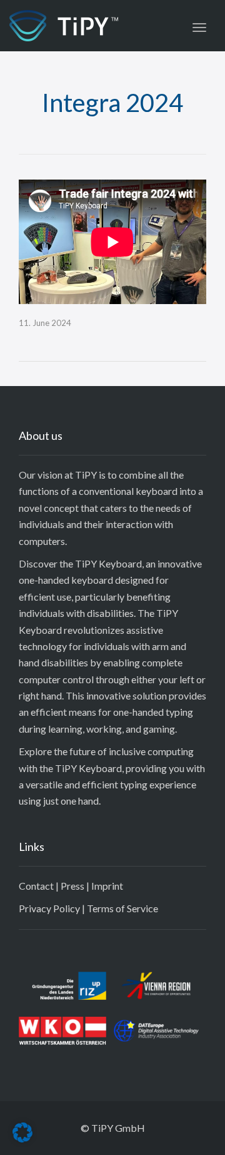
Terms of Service (122, 908)
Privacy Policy (49, 908)
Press (72, 886)
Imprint (107, 886)
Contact (36, 886)
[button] (22, 1132)
